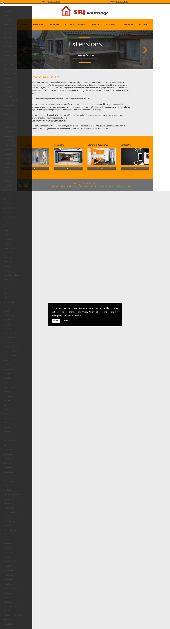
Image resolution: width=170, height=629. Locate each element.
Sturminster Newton (11, 499)
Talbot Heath (9, 508)
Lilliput (6, 311)
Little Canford (9, 315)
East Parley (8, 212)
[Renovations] (35, 165)
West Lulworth (9, 575)
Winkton (7, 611)
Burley (6, 109)
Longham (7, 329)
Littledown (8, 320)
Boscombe (8, 60)
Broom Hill (8, 96)
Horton (6, 289)
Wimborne (8, 602)
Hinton (6, 271)
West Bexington (10, 562)
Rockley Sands (9, 441)
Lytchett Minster (10, 351)
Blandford (7, 51)
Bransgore (8, 78)
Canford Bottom (10, 127)
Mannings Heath (10, 356)
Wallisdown (8, 553)
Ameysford (8, 24)
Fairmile (7, 230)
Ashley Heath (9, 29)
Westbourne (8, 593)
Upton (6, 535)
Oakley (6, 405)
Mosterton (8, 374)
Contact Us (143, 24)
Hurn (5, 293)
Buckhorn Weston (11, 100)
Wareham (7, 557)
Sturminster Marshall (12, 494)
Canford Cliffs (9, 132)
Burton (6, 114)
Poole (6, 423)
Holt (5, 280)
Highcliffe (7, 262)
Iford (5, 297)
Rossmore (7, 445)
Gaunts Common (10, 248)
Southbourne (9, 468)
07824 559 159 (122, 1)
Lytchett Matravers (11, 347)
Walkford (7, 548)
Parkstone (8, 409)
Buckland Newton (10, 105)
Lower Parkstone (10, 333)
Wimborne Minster (11, 606)
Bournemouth (9, 65)
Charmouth (8, 154)
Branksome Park (10, 74)
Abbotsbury (8, 11)
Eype (6, 226)
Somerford (8, 463)
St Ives (6, 477)
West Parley (8, 584)
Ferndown (8, 235)
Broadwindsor (9, 92)
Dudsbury (7, 194)
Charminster (8, 150)
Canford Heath (9, 136)
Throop (6, 517)
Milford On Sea (9, 365)
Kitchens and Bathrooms (75, 24)
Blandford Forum (10, 56)
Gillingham (8, 253)
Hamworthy (8, 257)
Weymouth (8, 597)
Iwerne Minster (9, 302)
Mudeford (7, 378)
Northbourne (9, 396)
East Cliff (7, 199)
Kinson (6, 306)
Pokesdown (8, 418)
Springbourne (9, 472)
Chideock (7, 159)
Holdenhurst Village (11, 275)
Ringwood (7, 436)
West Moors (8, 580)
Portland (7, 427)
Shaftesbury (8, 454)
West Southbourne (11, 588)
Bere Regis (8, 47)
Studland (7, 490)
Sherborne (8, 459)
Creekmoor (8, 186)
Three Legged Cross (12, 512)
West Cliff (8, 566)
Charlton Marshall (11, 145)
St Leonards (8, 481)
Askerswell (8, 33)
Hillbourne (8, 266)
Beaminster (8, 42)
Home (53, 186)
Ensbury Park (9, 217)
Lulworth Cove (9, 338)
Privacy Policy (88, 312)
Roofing (95, 24)
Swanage (7, 503)
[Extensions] (68, 165)
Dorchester (8, 190)
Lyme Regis (8, 342)
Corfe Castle (8, 172)
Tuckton (7, 526)
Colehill (7, 168)
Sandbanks (8, 450)
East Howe (8, 203)
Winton (6, 620)
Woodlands (8, 624)
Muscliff (7, 383)
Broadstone (8, 87)
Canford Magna (10, 141)
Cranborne (8, 181)
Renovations (38, 24)
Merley (6, 360)
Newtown (7, 391)
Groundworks (127, 24)
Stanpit (6, 485)
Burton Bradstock (10, 118)
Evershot (7, 221)
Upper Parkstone (10, 530)
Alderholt (7, 15)
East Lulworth (9, 208)
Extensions (54, 24)
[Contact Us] (135, 165)
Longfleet (7, 324)
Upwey (6, 539)
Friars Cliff (8, 239)
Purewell (7, 432)
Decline (65, 320)
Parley (6, 414)
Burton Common (10, 123)
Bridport (7, 83)
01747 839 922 (54, 1)
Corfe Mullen (9, 177)
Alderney (7, 20)
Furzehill (7, 244)
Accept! (55, 320)
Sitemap (128, 186)
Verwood (7, 544)
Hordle (6, 284)
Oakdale (7, 400)
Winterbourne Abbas (12, 615)
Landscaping (110, 24)
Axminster (8, 38)
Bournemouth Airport (12, 69)
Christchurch (9, 163)
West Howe (8, 571)
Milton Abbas (9, 369)
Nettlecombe (9, 387)
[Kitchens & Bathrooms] (101, 165)
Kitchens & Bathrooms (97, 145)
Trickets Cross (9, 521)
